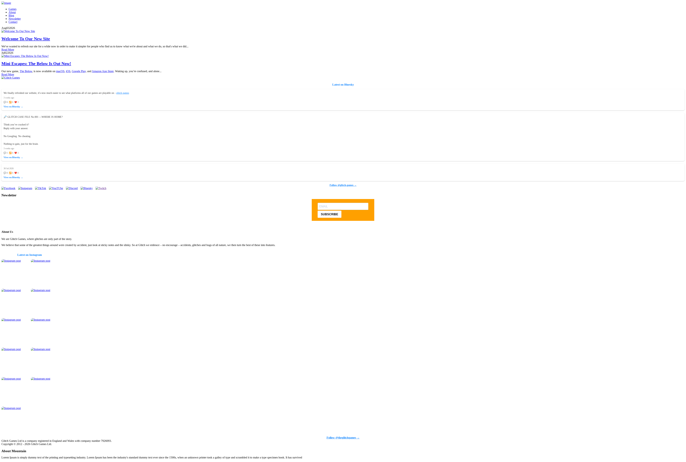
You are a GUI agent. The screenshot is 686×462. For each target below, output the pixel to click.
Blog (11, 15)
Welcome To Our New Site (25, 38)
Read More (7, 49)
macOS (60, 71)
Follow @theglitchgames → (343, 437)
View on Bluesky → (13, 106)
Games (12, 9)
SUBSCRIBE (329, 214)
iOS (68, 71)
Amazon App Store (103, 71)
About (12, 12)
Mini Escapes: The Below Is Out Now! (36, 63)
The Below (26, 71)
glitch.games (122, 92)
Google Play (79, 71)
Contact (13, 21)
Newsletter (15, 18)
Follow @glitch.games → (343, 185)
